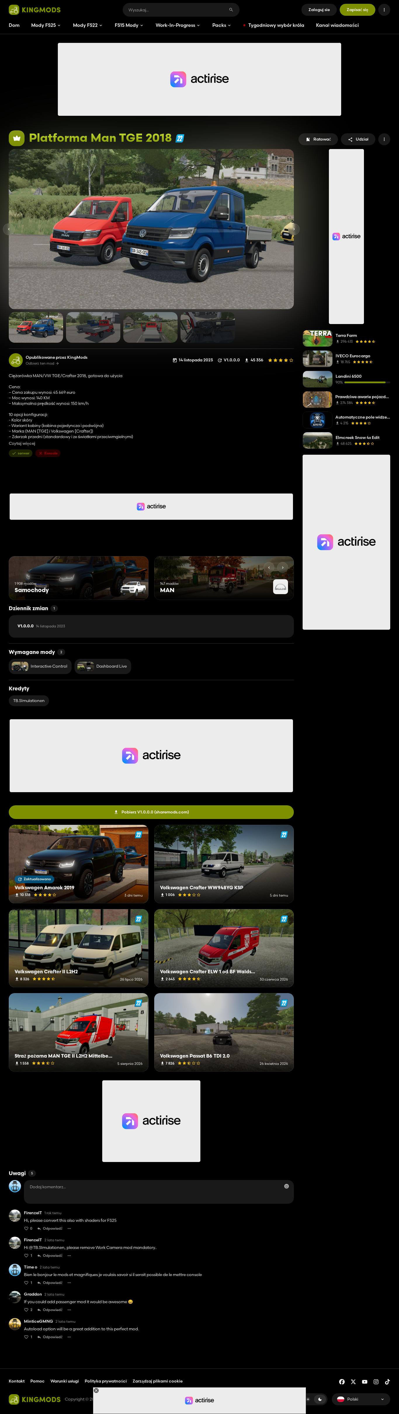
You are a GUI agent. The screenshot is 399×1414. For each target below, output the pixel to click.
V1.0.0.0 (41, 626)
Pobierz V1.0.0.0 (155, 812)
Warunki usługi (65, 1381)
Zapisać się (357, 9)
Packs (219, 25)
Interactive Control (49, 666)
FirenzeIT (33, 1212)
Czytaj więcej (22, 443)
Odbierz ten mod (40, 363)
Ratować (322, 139)
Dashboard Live (111, 666)
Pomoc (37, 1381)
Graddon (33, 1294)
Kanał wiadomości (337, 25)
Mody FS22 (85, 25)
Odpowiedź (53, 1228)
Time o (30, 1267)
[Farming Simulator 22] (180, 138)
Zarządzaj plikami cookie (158, 1381)
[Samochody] (133, 589)
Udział (362, 139)
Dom (14, 25)
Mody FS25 (43, 25)
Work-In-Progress (175, 25)
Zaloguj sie (319, 9)
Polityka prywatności (106, 1381)
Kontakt (17, 1381)
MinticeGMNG (38, 1321)
